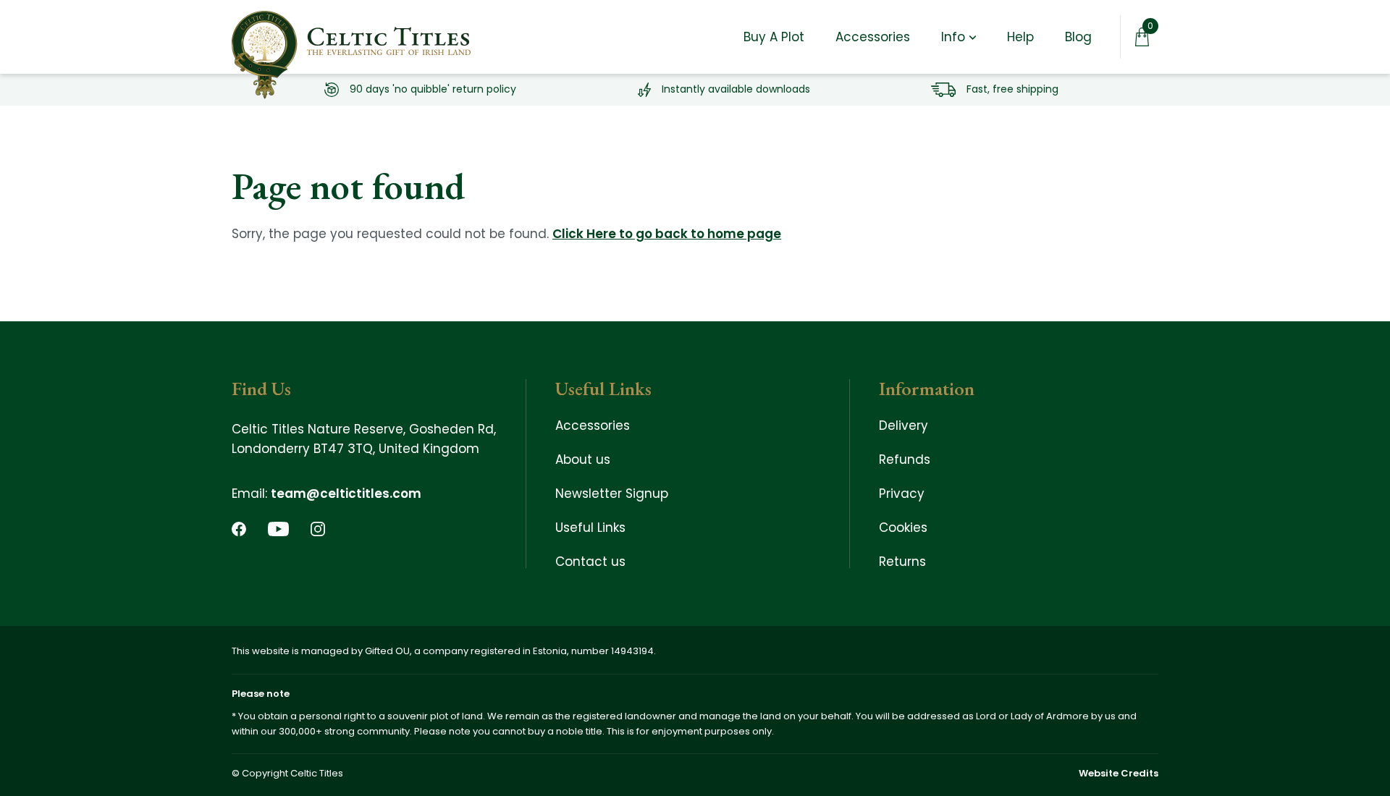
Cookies (903, 527)
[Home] (351, 37)
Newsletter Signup (611, 493)
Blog (1078, 37)
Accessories (872, 37)
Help (1020, 37)
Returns (902, 561)
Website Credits (1118, 773)
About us (582, 459)
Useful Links (590, 527)
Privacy (901, 493)
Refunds (904, 459)
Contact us (590, 561)
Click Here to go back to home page (666, 233)
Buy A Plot (774, 37)
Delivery (903, 425)
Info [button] (953, 37)
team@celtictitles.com (346, 493)
